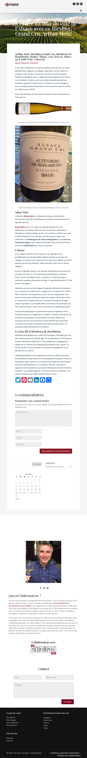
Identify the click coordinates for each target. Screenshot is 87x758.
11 (20, 486)
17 (16, 489)
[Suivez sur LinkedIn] (81, 3)
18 (20, 489)
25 (20, 493)
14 (32, 486)
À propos (9, 738)
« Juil (17, 499)
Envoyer (68, 701)
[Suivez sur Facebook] (74, 3)
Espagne (47, 718)
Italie (46, 725)
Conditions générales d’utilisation (64, 753)
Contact (9, 740)
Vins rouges (11, 720)
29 (36, 493)
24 (16, 493)
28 (32, 493)
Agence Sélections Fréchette (26, 63)
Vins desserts (11, 725)
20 (28, 489)
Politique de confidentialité (69, 755)
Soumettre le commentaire (56, 451)
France (46, 723)
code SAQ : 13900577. (33, 59)
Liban (46, 728)
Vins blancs (10, 717)
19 (24, 489)
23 (40, 489)
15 (36, 486)
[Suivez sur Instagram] (77, 3)
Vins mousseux (12, 722)
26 (24, 493)
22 (36, 489)
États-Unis (48, 720)
